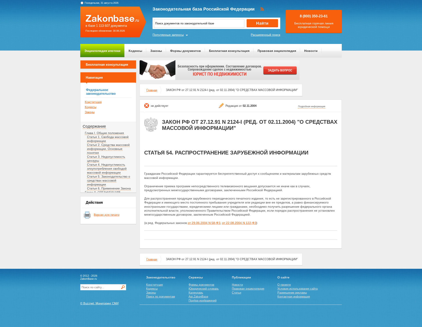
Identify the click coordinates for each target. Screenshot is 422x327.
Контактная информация (293, 296)
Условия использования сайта (297, 288)
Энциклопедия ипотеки (102, 51)
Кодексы (135, 51)
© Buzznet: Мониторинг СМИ (99, 303)
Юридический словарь (204, 288)
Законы (156, 51)
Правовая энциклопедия (277, 51)
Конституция (93, 102)
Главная (151, 90)
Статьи (236, 292)
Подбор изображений (202, 300)
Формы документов (185, 51)
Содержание (94, 126)
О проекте (284, 284)
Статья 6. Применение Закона (109, 188)
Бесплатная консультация (229, 51)
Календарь (196, 292)
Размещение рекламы (292, 292)
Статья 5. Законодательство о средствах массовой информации (108, 180)
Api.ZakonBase (198, 296)
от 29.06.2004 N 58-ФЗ (204, 223)
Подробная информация (311, 106)
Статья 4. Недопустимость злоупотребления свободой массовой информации (107, 168)
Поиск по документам (160, 296)
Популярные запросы (168, 34)
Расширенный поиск (265, 34)
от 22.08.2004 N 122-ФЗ (239, 223)
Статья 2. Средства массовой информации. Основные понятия (108, 148)
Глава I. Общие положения (104, 133)
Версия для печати (106, 214)
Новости (311, 51)
